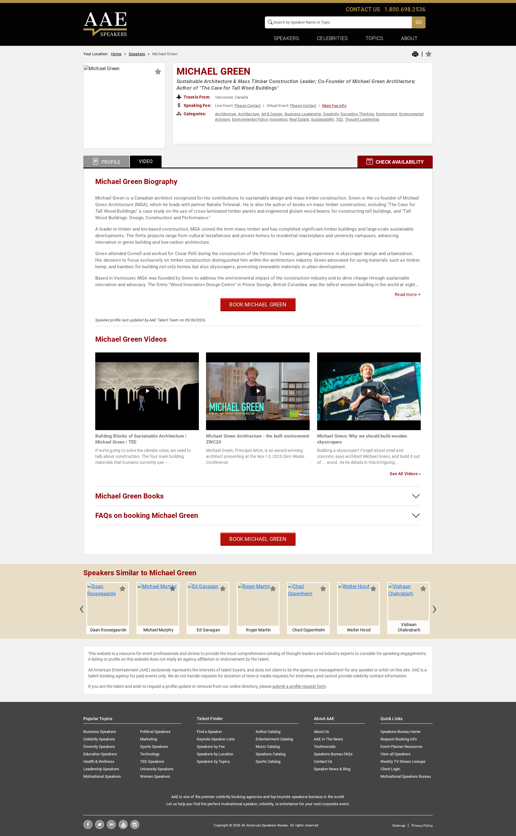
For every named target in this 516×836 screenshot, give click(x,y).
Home (116, 54)
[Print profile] (415, 54)
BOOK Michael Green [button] (257, 304)
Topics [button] (374, 38)
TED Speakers (152, 761)
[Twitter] (99, 827)
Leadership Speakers (101, 769)
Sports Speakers (154, 746)
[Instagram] (134, 827)
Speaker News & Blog (332, 769)
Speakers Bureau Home (400, 731)
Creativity (331, 114)
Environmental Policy (250, 119)
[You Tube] (123, 827)
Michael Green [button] (213, 71)
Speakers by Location (215, 754)
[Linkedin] (111, 827)
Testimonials (325, 746)
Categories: (194, 113)
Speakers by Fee (211, 746)
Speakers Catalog (270, 754)
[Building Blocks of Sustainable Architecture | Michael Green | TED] (147, 391)
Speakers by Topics (213, 761)
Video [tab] (146, 161)
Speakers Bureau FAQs (333, 754)
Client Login (390, 769)
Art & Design (272, 114)
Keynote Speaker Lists (216, 739)
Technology (149, 754)
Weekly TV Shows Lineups (403, 761)
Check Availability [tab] (399, 162)
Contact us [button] (363, 9)
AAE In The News (328, 739)
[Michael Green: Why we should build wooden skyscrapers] (369, 391)
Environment (386, 114)
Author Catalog (268, 731)
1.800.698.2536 (405, 9)
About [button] (409, 38)
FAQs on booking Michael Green (146, 515)
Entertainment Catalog (274, 739)
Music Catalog (268, 746)
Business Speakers (99, 731)
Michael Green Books (129, 496)
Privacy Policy (422, 826)
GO (418, 22)
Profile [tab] (110, 162)
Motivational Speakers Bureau (405, 776)
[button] (81, 608)
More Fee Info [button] (334, 105)
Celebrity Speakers (99, 739)
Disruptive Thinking (357, 114)
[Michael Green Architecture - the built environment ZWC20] (258, 391)
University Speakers (156, 769)
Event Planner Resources (401, 746)
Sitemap (398, 826)
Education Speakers (100, 754)
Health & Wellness (98, 761)
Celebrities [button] (332, 38)
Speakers (137, 54)
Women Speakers (155, 776)
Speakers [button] (286, 38)
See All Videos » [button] (405, 473)
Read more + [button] (408, 294)
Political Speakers (155, 731)
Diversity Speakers (99, 746)
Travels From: (197, 97)
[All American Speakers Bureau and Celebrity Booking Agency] (105, 24)
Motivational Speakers (102, 776)
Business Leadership (303, 114)
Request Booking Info (398, 739)
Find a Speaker (209, 731)
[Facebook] (88, 827)
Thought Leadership (362, 119)
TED (339, 119)
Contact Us (323, 761)
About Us (321, 731)
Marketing (148, 739)
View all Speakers (395, 754)
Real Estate (299, 119)
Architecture (225, 114)
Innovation (278, 119)
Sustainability (322, 119)
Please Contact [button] (247, 105)
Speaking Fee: (197, 105)
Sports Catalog (268, 761)
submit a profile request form (299, 686)
